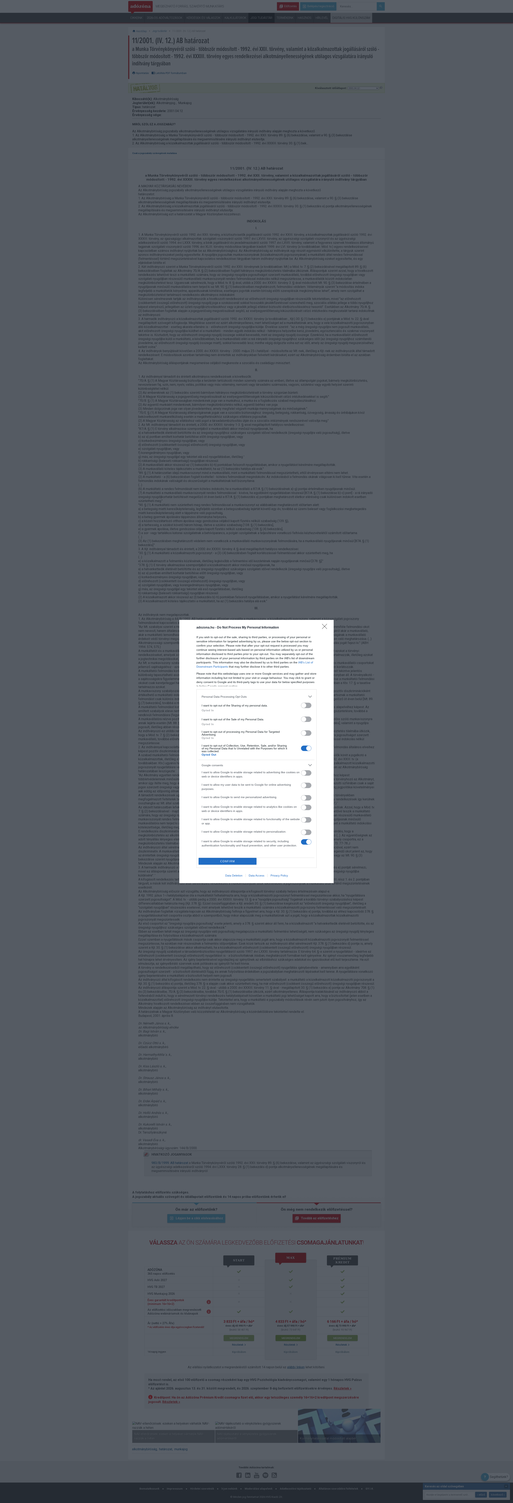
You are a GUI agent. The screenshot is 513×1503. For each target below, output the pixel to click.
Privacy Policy (279, 875)
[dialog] (256, 751)
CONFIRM (227, 861)
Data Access (256, 875)
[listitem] (256, 696)
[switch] (306, 705)
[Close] (326, 628)
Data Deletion (233, 875)
